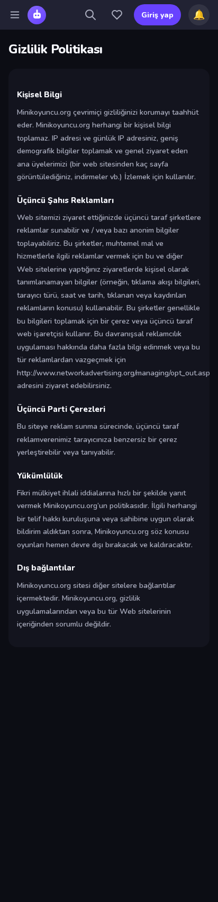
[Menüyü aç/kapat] (14, 14)
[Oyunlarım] (116, 15)
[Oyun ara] (90, 15)
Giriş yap (157, 15)
